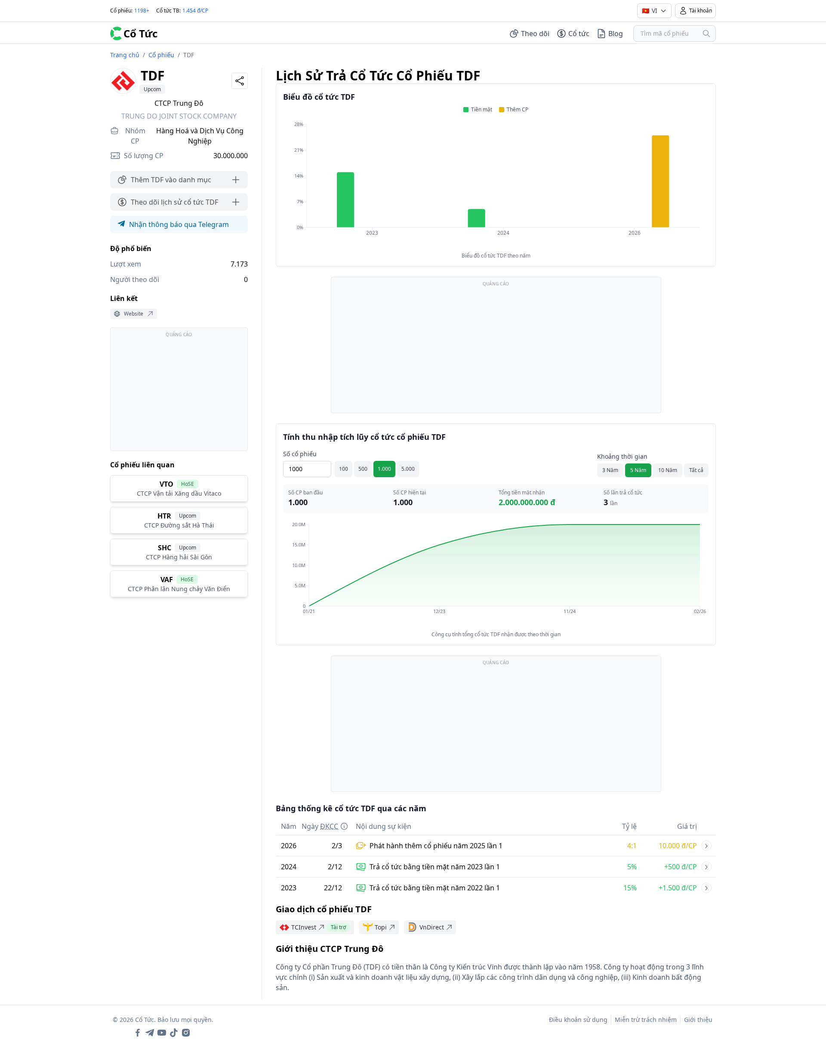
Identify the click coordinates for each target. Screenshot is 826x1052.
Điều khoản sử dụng (578, 1019)
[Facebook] (138, 1032)
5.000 (408, 468)
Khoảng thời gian (622, 456)
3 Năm (610, 470)
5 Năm (638, 470)
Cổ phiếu (161, 55)
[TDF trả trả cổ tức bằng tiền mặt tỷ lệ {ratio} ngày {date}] (706, 867)
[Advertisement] (179, 393)
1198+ (141, 10)
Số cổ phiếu (300, 454)
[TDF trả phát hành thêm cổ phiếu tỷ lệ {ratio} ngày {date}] (706, 845)
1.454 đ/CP (195, 10)
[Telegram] (150, 1032)
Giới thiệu (698, 1019)
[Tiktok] (174, 1032)
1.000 (384, 468)
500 (362, 468)
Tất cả (696, 470)
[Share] (239, 81)
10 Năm (667, 470)
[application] (496, 184)
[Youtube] (162, 1032)
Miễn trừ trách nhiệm (646, 1019)
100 (343, 468)
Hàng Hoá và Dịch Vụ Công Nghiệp (199, 136)
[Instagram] (186, 1032)
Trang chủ (124, 55)
